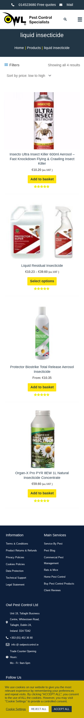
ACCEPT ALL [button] (61, 709)
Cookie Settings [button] (16, 709)
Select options (42, 281)
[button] (65, 19)
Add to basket (42, 179)
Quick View (42, 145)
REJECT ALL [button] (38, 709)
